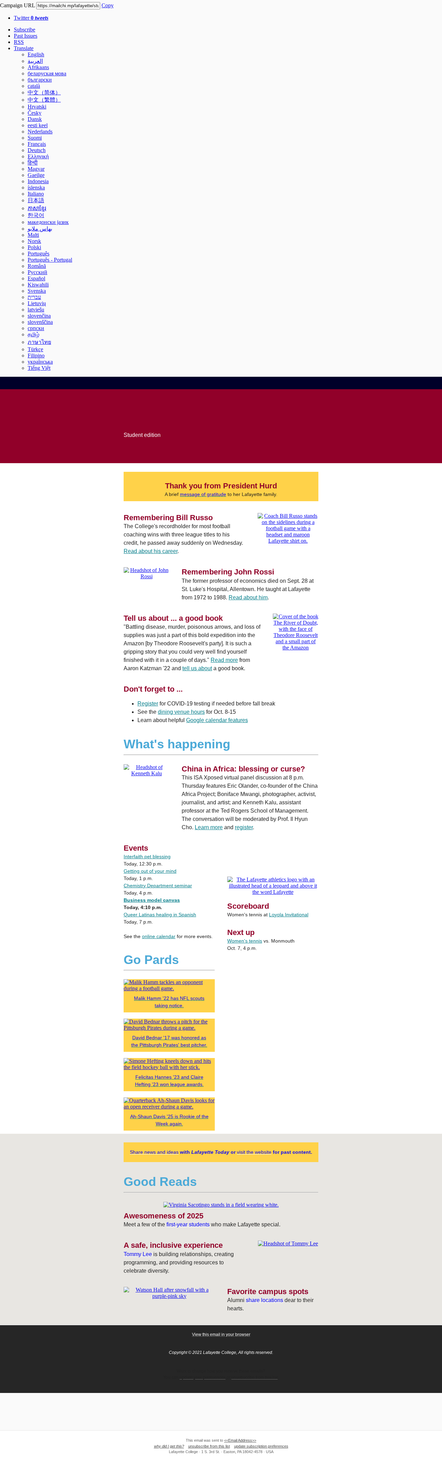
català (34, 86)
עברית (34, 297)
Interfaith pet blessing (147, 856)
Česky (34, 113)
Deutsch (37, 150)
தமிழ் (33, 334)
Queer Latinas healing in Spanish (160, 914)
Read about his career (150, 551)
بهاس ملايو (40, 229)
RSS (19, 42)
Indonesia (38, 181)
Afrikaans (38, 67)
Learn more (209, 827)
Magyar (36, 169)
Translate (23, 48)
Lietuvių (37, 303)
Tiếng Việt (39, 368)
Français (37, 144)
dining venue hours (181, 712)
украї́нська (40, 362)
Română (37, 266)
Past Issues (25, 36)
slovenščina (40, 322)
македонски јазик (48, 222)
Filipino (36, 355)
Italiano (36, 194)
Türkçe (35, 349)
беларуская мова (47, 73)
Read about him (248, 597)
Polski (34, 247)
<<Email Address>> (240, 1440)
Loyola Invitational (288, 914)
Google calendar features (217, 720)
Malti (33, 235)
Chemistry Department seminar (158, 885)
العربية (35, 61)
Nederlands (40, 131)
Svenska (37, 291)
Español (36, 278)
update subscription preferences (261, 1446)
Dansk (35, 119)
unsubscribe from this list (209, 1446)
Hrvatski (37, 107)
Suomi (35, 138)
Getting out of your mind (150, 871)
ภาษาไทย (39, 342)
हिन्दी (33, 163)
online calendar (158, 936)
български (40, 80)
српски (36, 328)
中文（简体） (44, 92)
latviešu (36, 309)
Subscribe (24, 29)
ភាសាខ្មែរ (37, 208)
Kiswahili (38, 285)
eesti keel (38, 125)
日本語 (36, 200)
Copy (108, 5)
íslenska (36, 187)
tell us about (197, 668)
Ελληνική (38, 156)
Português (38, 253)
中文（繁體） (44, 100)
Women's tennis (244, 941)
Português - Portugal (50, 260)
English (36, 54)
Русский (37, 272)
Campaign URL (17, 5)
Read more (224, 660)
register (244, 827)
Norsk (34, 241)
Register (147, 704)
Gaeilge (36, 175)
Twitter (31, 18)
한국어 (36, 215)
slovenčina (39, 316)
